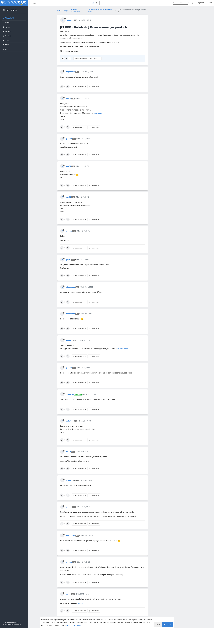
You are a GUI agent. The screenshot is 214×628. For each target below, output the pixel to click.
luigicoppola (70, 72)
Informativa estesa (73, 625)
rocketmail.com (122, 348)
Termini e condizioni (12, 622)
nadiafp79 (69, 421)
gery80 (68, 260)
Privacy (4, 622)
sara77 (68, 98)
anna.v (68, 452)
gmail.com (98, 113)
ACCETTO (167, 624)
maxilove (69, 340)
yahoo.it (80, 603)
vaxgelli (69, 480)
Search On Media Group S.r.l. (14, 624)
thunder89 (70, 394)
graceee (70, 20)
